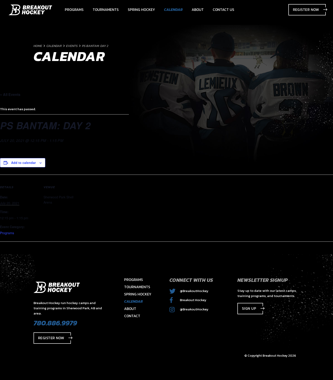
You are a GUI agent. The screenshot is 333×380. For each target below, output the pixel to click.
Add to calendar (23, 162)
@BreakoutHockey (193, 290)
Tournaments (137, 286)
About (130, 308)
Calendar (133, 301)
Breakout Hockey (192, 299)
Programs (7, 233)
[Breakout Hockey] (30, 10)
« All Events (10, 94)
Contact (132, 315)
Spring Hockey (137, 294)
